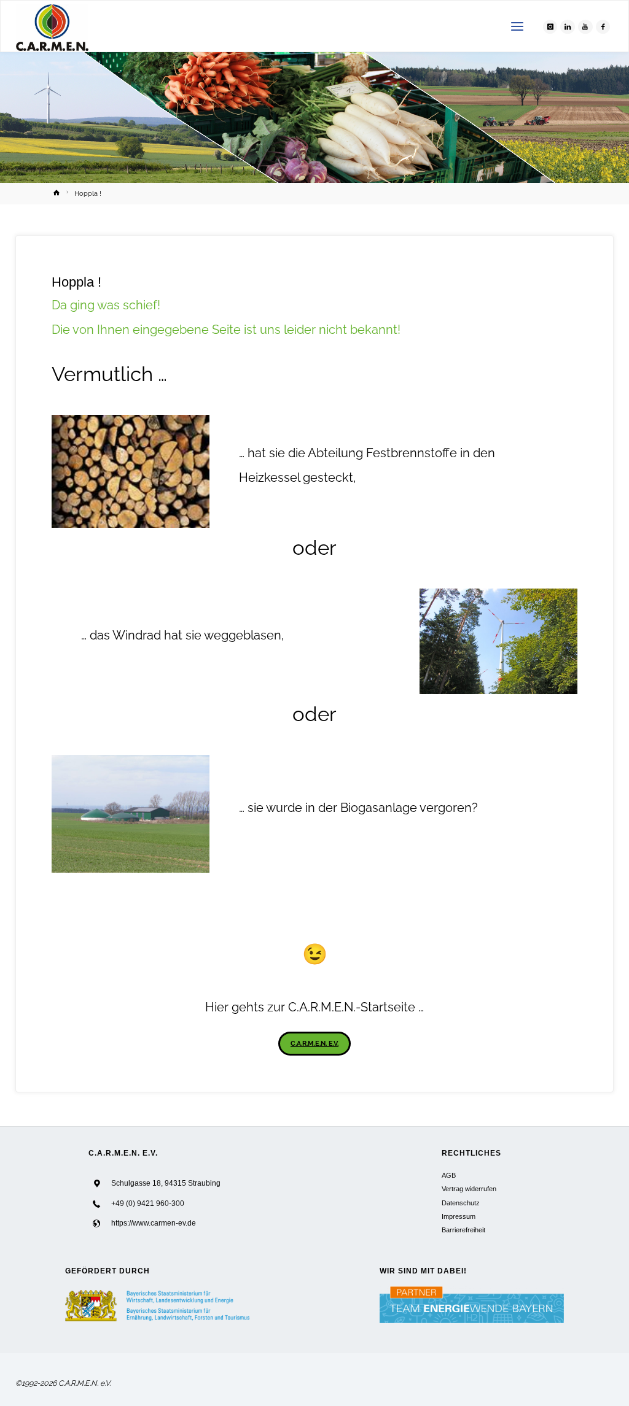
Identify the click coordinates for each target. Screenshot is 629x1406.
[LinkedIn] (567, 27)
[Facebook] (603, 27)
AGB (449, 1175)
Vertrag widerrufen (469, 1188)
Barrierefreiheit (463, 1230)
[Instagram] (550, 27)
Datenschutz (461, 1203)
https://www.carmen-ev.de (153, 1223)
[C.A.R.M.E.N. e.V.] (52, 26)
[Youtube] (585, 27)
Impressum (458, 1216)
